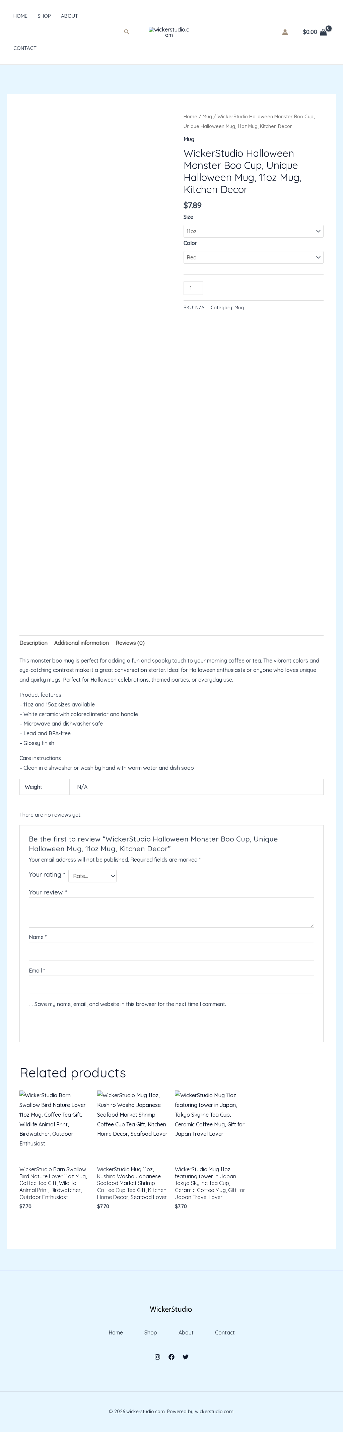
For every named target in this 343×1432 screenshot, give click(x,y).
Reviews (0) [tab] (130, 642)
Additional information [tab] (81, 642)
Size (188, 216)
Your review (48, 892)
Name (38, 937)
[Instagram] (157, 1357)
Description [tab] (33, 642)
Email (37, 970)
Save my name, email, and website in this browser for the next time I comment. (130, 1004)
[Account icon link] (285, 32)
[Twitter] (186, 1357)
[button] (127, 32)
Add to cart (232, 286)
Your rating (47, 874)
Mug (207, 116)
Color (190, 243)
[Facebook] (171, 1357)
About (69, 16)
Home (20, 16)
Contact (25, 48)
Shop (44, 16)
